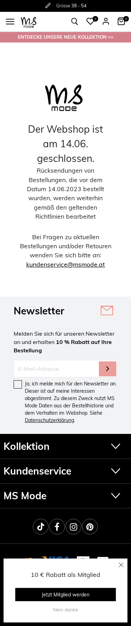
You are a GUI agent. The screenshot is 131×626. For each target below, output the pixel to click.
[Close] (121, 565)
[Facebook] (57, 526)
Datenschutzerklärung (49, 420)
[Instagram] (73, 526)
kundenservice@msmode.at (65, 264)
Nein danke (65, 610)
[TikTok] (41, 526)
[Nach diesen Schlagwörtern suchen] (74, 21)
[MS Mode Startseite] (28, 22)
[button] (90, 21)
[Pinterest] (90, 526)
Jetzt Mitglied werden (65, 595)
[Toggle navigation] (10, 21)
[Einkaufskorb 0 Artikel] (121, 21)
